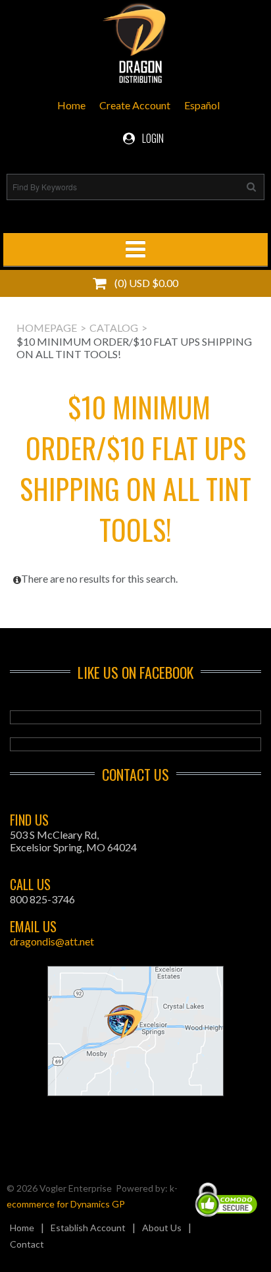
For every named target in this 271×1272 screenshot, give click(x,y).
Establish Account (88, 1227)
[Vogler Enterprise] (135, 46)
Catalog (113, 327)
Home (71, 105)
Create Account (134, 105)
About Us (162, 1227)
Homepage (46, 327)
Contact (27, 1244)
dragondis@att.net (52, 941)
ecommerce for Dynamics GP (66, 1203)
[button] (135, 283)
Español (202, 105)
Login (152, 138)
